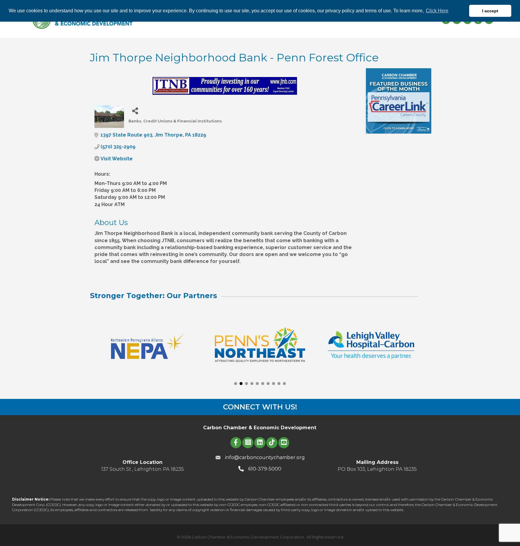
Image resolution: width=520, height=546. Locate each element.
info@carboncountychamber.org (265, 457)
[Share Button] (135, 110)
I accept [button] (490, 10)
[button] (235, 383)
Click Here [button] (437, 10)
